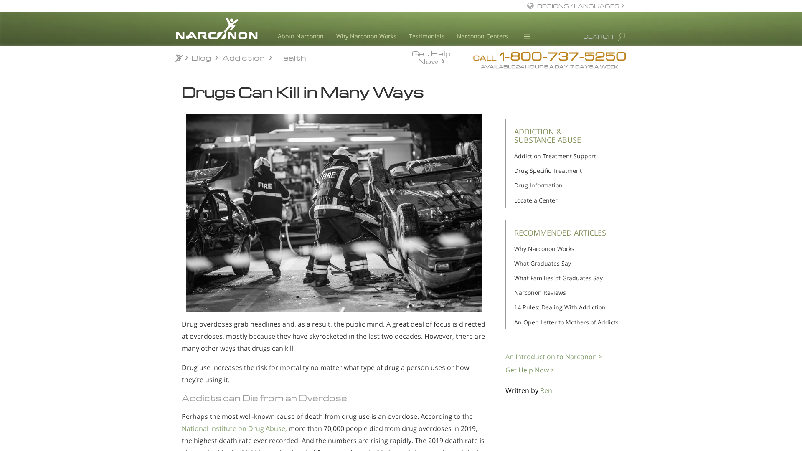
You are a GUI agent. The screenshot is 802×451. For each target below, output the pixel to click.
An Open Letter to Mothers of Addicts (566, 322)
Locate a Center (536, 200)
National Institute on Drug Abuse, (234, 428)
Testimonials (426, 36)
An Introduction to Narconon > (553, 356)
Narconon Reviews (540, 292)
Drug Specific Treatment (548, 171)
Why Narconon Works (366, 36)
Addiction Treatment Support (555, 156)
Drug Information (538, 185)
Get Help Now (431, 56)
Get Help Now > (529, 370)
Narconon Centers (482, 36)
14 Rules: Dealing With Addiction (560, 307)
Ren (546, 390)
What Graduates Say (542, 263)
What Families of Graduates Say (558, 278)
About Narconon (301, 36)
